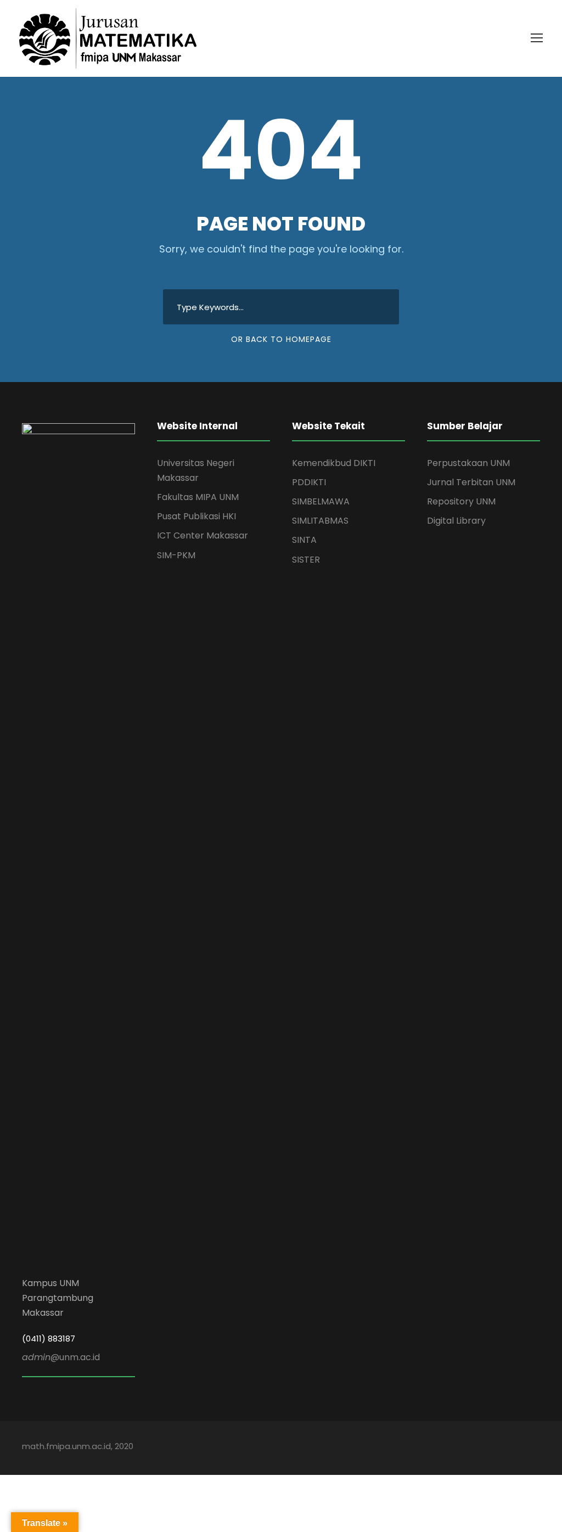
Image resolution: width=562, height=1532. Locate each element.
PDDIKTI (309, 482)
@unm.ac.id (61, 1357)
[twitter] (517, 1447)
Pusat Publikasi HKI (196, 516)
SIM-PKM (176, 555)
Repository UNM (461, 501)
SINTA (304, 540)
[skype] (497, 1447)
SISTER (306, 559)
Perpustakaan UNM (468, 463)
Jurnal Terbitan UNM (471, 482)
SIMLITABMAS (320, 520)
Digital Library (456, 520)
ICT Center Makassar (202, 535)
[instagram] (536, 1447)
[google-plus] (459, 1447)
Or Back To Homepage (281, 339)
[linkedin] (478, 1447)
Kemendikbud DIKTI (333, 463)
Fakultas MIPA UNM (198, 497)
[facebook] (440, 1447)
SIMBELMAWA (321, 501)
